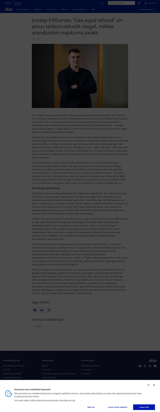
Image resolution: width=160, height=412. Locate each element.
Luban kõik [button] (144, 407)
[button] (150, 385)
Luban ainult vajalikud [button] (117, 407)
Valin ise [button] (90, 407)
